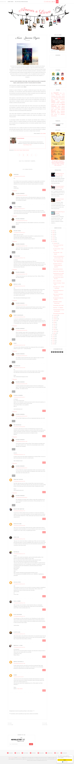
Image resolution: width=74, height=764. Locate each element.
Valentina (63, 114)
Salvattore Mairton (19, 508)
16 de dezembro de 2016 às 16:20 (19, 481)
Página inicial (3, 1)
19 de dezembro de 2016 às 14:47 (19, 553)
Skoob (24, 144)
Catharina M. (17, 365)
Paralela (52, 107)
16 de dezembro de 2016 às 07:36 (21, 330)
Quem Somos (11, 1)
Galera (53, 101)
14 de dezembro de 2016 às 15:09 (19, 367)
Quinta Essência (61, 109)
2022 (53, 232)
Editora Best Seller (57, 97)
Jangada (52, 104)
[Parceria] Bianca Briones (58, 269)
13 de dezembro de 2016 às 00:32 (19, 176)
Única (55, 116)
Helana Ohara (17, 230)
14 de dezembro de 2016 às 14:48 (19, 345)
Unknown (16, 174)
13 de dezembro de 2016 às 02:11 (19, 208)
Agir (52, 93)
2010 (53, 343)
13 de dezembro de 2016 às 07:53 (21, 195)
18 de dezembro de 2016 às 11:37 (19, 510)
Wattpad (27, 144)
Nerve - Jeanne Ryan (57, 280)
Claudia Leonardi (18, 395)
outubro (54, 317)
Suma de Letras (55, 112)
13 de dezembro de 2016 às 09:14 (19, 232)
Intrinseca (62, 102)
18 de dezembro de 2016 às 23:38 (19, 525)
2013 (53, 338)
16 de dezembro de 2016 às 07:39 (21, 416)
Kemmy (15, 674)
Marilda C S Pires (18, 645)
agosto (54, 320)
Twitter (30, 144)
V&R (58, 114)
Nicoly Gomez (17, 601)
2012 (53, 340)
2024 (53, 230)
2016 (53, 241)
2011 (53, 342)
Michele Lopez (17, 284)
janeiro (54, 333)
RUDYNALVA (16, 551)
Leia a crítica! (43, 133)
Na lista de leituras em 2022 (21, 1)
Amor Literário (18, 206)
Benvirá (52, 94)
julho (54, 322)
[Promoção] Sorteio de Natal (58, 313)
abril (54, 327)
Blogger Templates (11, 757)
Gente (58, 101)
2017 (53, 239)
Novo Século (61, 106)
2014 (53, 336)
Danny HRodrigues (18, 315)
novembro (55, 315)
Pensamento (57, 107)
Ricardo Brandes (20, 138)
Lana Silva (16, 537)
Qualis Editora (54, 109)
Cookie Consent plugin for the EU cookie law (64, 761)
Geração (63, 101)
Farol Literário (54, 99)
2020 (53, 234)
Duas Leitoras (20, 688)
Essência (63, 97)
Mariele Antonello (19, 661)
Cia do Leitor (17, 582)
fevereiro (55, 331)
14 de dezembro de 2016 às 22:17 (19, 397)
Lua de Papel (58, 104)
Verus (52, 116)
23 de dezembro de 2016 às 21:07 (19, 647)
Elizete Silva (17, 632)
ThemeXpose (19, 757)
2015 (53, 334)
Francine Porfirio (18, 479)
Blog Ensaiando (18, 614)
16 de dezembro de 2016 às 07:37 (21, 355)
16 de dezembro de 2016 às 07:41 (21, 467)
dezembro (55, 243)
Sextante (63, 111)
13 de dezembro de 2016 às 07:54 (21, 220)
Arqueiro (56, 93)
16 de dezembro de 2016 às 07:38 (21, 383)
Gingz (15, 343)
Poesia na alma (17, 523)
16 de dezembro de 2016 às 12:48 (21, 441)
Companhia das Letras (56, 96)
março (54, 329)
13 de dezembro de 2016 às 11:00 (19, 257)
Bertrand (58, 94)
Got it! (65, 760)
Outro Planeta (19, 150)
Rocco (58, 111)
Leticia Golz (17, 256)
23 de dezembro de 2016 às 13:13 (19, 633)
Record (53, 111)
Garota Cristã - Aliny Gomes (58, 271)
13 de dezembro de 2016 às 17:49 (21, 274)
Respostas (15, 190)
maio (54, 326)
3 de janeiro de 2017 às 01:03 (18, 676)
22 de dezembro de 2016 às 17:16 (19, 616)
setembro (55, 318)
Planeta (23, 150)
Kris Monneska (17, 424)
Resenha (27, 150)
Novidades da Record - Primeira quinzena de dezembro (57, 265)
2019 (53, 236)
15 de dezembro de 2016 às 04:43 (19, 426)
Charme (63, 94)
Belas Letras (62, 93)
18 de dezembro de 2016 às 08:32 (21, 497)
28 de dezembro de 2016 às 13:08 (19, 663)
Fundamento (62, 99)
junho (54, 324)
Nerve (15, 150)
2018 (53, 237)
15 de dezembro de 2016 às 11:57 (19, 454)
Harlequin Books (55, 102)
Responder (44, 215)
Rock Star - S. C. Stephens (58, 307)
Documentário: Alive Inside (58, 305)
